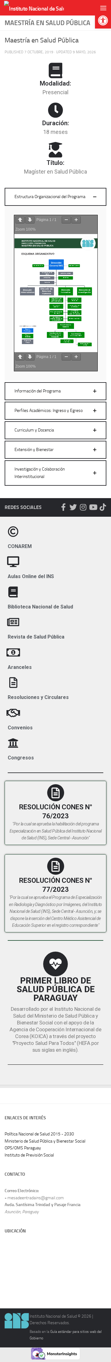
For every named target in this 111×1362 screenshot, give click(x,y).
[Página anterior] (20, 219)
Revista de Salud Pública (36, 637)
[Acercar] (76, 219)
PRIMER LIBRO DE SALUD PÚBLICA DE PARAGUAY (56, 989)
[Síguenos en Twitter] (73, 507)
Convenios (20, 728)
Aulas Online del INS (31, 576)
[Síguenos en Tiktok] (102, 507)
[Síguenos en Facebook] (63, 507)
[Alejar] (66, 219)
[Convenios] (13, 712)
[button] (103, 20)
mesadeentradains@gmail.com (35, 1198)
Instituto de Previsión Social (29, 1155)
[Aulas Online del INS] (13, 561)
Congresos (21, 758)
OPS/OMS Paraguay (23, 1148)
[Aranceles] (13, 652)
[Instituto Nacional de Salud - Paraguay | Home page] (44, 8)
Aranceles (20, 667)
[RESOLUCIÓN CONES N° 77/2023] (55, 866)
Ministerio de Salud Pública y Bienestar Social (45, 1141)
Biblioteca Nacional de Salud (40, 607)
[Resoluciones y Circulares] (13, 682)
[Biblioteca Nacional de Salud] (13, 591)
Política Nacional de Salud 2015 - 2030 (39, 1134)
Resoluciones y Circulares (38, 697)
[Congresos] (13, 742)
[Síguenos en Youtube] (93, 507)
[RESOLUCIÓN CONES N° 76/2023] (55, 792)
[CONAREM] (13, 531)
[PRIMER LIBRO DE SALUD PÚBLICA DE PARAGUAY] (55, 964)
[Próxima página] (30, 219)
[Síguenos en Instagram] (83, 507)
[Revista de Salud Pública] (13, 622)
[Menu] (103, 7)
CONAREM (20, 546)
